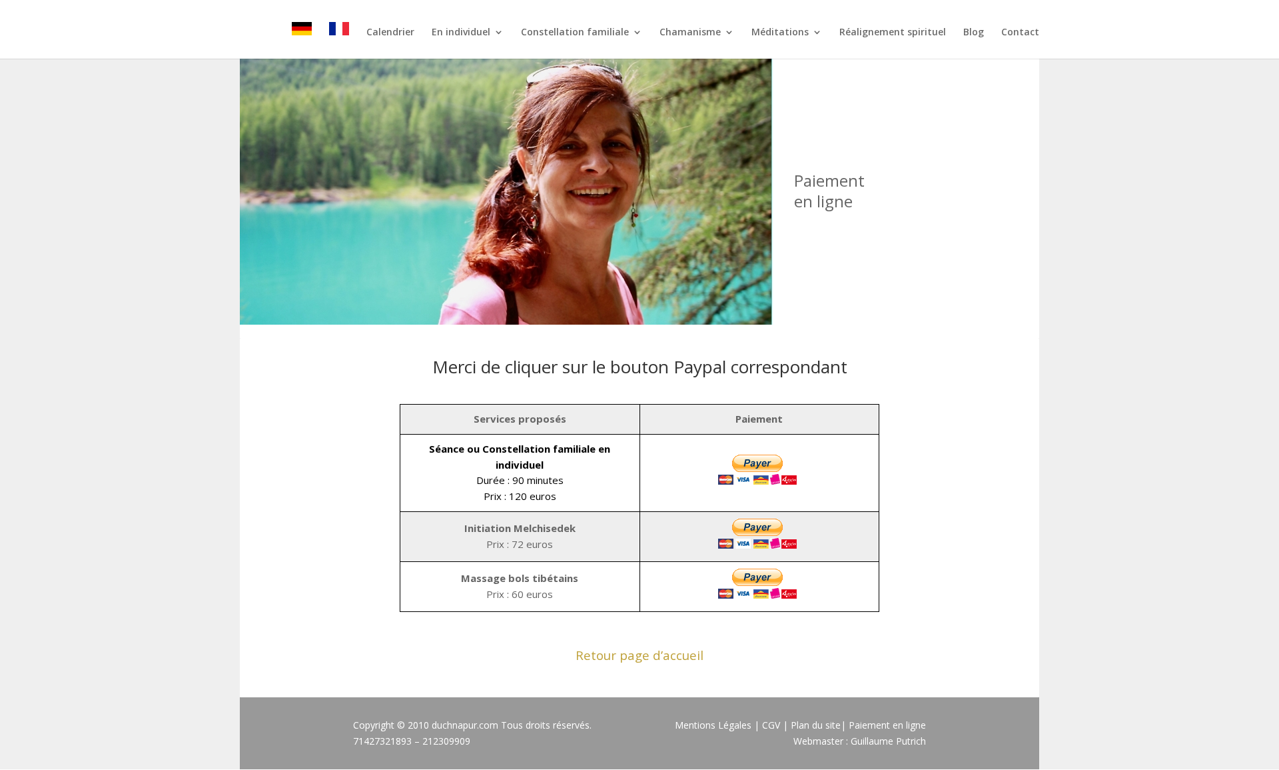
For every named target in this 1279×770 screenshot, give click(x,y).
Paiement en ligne (887, 725)
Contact (1020, 32)
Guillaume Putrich (888, 741)
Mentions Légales (713, 725)
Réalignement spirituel (892, 32)
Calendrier (390, 32)
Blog (973, 32)
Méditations (780, 32)
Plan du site (816, 725)
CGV (771, 725)
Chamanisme (690, 32)
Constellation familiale (575, 32)
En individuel (461, 32)
